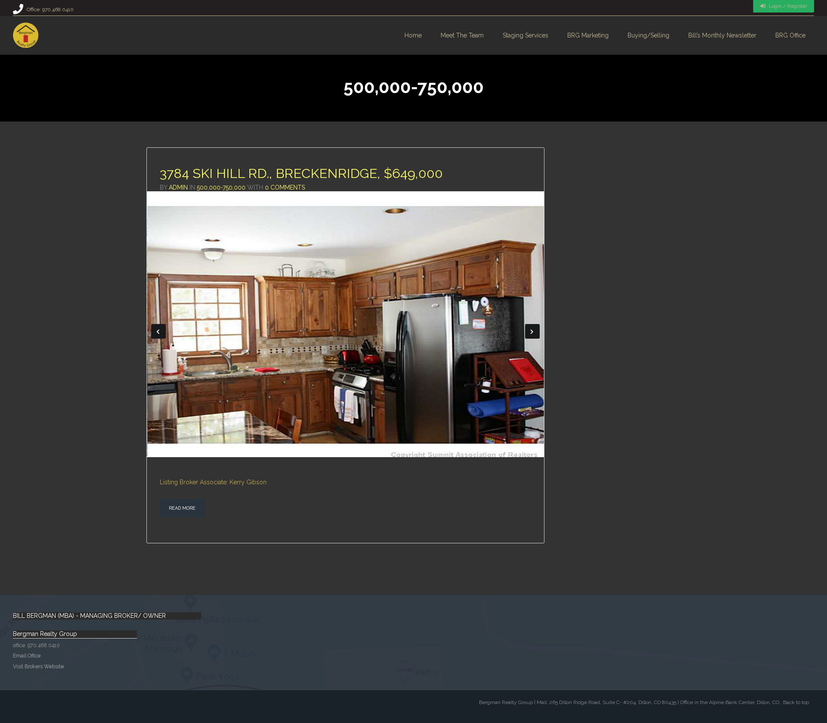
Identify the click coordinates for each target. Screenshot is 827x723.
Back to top (796, 704)
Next (532, 332)
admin (178, 187)
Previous (158, 332)
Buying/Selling (648, 35)
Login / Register (787, 6)
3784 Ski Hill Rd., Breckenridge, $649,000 (301, 173)
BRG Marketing (588, 35)
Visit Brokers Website (38, 667)
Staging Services (525, 35)
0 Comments (285, 187)
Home (413, 35)
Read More (182, 509)
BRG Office (790, 35)
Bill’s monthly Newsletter (722, 35)
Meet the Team (462, 35)
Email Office (26, 657)
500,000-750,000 (221, 187)
